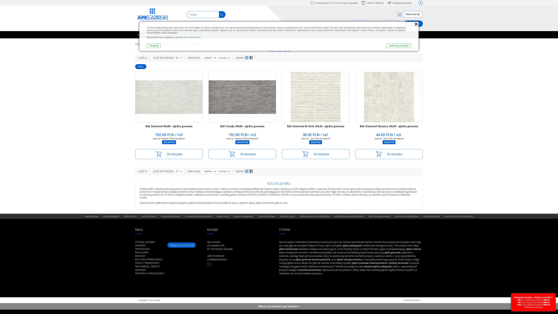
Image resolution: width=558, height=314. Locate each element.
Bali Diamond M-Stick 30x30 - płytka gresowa (315, 126)
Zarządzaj (153, 45)
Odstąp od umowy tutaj (182, 245)
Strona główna (145, 242)
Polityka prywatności (149, 259)
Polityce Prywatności (191, 37)
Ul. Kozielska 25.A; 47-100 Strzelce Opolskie (336, 2)
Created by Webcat (411, 300)
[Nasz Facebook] (421, 3)
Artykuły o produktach (149, 273)
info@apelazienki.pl (401, 2)
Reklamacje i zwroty (147, 266)
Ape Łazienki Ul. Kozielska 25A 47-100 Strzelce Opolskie (220, 245)
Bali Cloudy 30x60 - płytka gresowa (242, 126)
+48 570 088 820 (375, 2)
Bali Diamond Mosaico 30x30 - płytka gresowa (389, 126)
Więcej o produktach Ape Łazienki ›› (279, 306)
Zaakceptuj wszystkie (399, 45)
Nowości (140, 245)
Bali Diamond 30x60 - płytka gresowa (169, 126)
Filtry (140, 66)
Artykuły (140, 270)
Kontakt (140, 256)
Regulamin (142, 252)
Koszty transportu (147, 263)
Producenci (142, 249)
